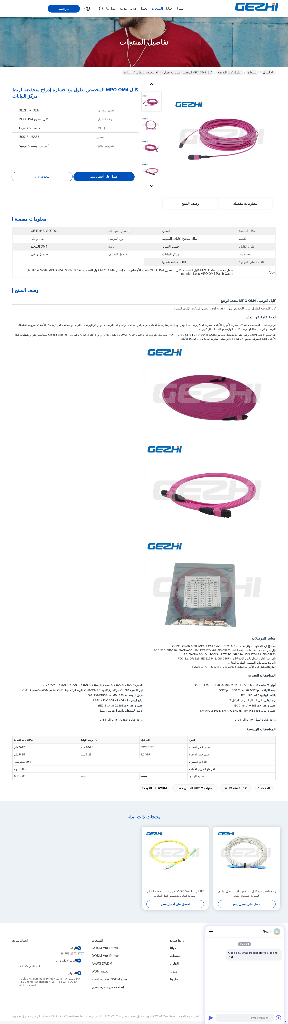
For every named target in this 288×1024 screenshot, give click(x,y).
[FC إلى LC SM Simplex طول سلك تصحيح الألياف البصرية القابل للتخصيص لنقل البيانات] (175, 858)
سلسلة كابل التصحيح (230, 72)
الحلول (144, 8)
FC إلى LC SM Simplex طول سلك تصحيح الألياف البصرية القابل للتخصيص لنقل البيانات (175, 893)
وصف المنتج (190, 203)
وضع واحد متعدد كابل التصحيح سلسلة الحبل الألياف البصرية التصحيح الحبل (247, 893)
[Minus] (210, 931)
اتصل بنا (111, 8)
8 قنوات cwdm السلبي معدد (195, 788)
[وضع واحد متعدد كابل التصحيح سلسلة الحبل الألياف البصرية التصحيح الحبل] (247, 858)
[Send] (211, 1017)
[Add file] (278, 1017)
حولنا (169, 8)
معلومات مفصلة (245, 203)
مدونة (123, 8)
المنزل (180, 8)
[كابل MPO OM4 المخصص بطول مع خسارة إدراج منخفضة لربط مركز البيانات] (223, 134)
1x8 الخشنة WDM (236, 788)
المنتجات (157, 8)
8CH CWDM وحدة (154, 788)
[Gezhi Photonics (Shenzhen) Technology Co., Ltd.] (256, 8)
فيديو (133, 8)
